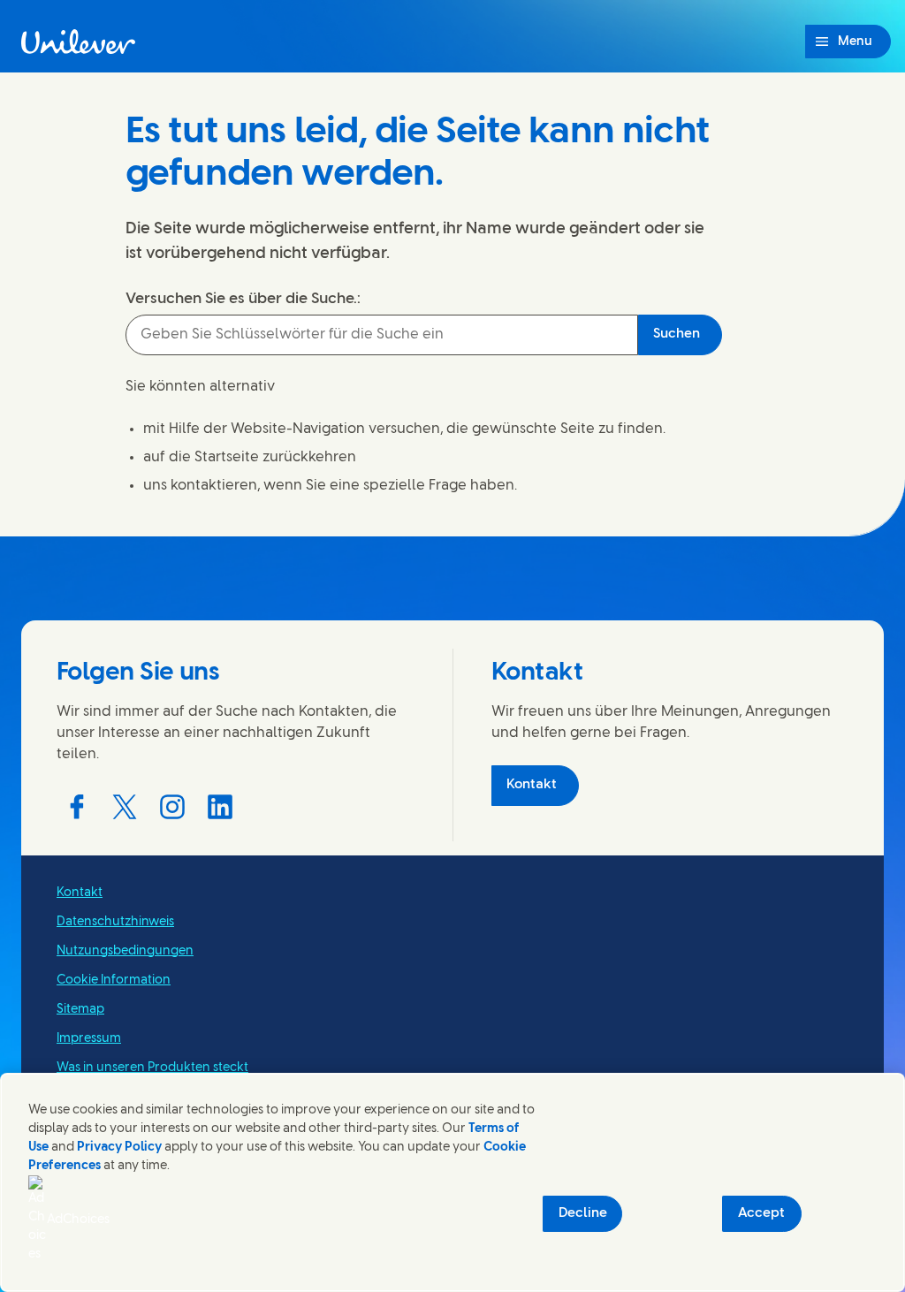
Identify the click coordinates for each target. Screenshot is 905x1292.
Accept (761, 1213)
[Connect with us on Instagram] (172, 807)
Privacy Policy (119, 1147)
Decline (583, 1213)
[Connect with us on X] (124, 807)
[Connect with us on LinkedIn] (220, 807)
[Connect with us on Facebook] (77, 807)
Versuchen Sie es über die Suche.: (243, 299)
